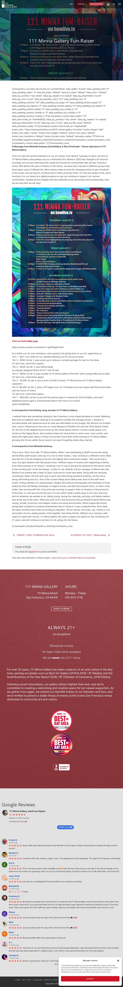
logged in (32, 551)
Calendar (37, 980)
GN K (11, 922)
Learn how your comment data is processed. (73, 557)
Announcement (61, 36)
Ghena (12, 912)
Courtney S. (14, 896)
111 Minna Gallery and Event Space (27, 811)
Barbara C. (14, 853)
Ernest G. (13, 840)
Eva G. (12, 863)
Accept (90, 979)
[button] (118, 960)
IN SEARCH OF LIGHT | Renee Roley (89, 535)
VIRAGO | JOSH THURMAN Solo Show (35, 535)
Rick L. (12, 932)
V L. (10, 942)
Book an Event (51, 980)
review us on (64, 827)
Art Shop (26, 980)
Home (17, 980)
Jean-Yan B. (14, 876)
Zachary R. (14, 955)
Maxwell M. (14, 886)
